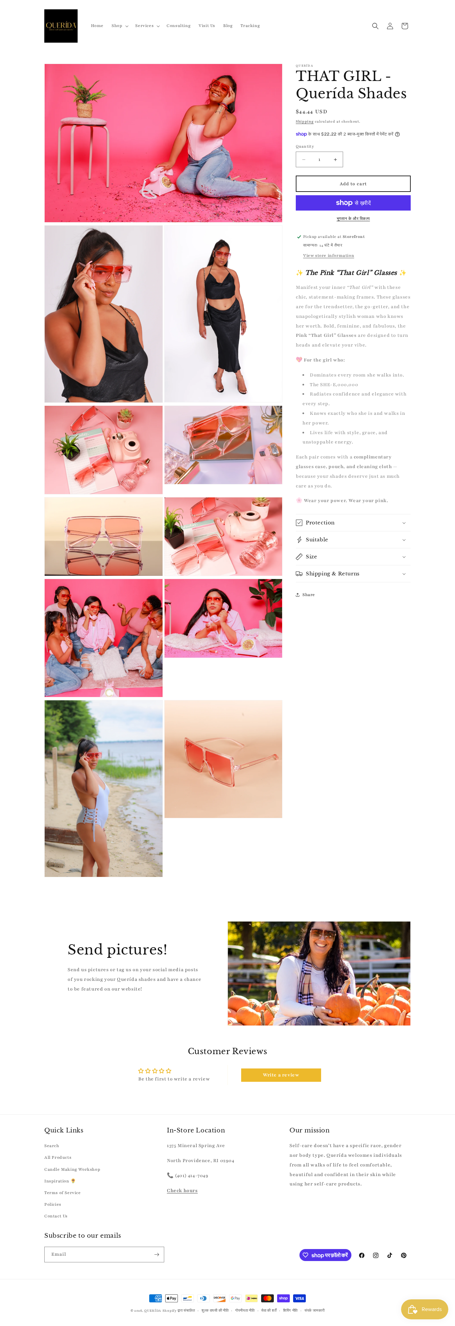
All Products (57, 1157)
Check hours (182, 1190)
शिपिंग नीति (290, 1310)
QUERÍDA (152, 1310)
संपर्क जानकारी (314, 1310)
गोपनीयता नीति (245, 1310)
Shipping (305, 121)
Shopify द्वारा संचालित (179, 1310)
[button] (119, 26)
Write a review (281, 1075)
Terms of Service (62, 1192)
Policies (52, 1204)
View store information (328, 255)
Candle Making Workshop (72, 1169)
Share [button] (308, 594)
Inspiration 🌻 (60, 1181)
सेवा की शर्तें (268, 1310)
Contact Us (56, 1216)
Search (51, 1145)
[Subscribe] (156, 1254)
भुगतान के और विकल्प (353, 218)
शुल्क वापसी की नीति (215, 1310)
